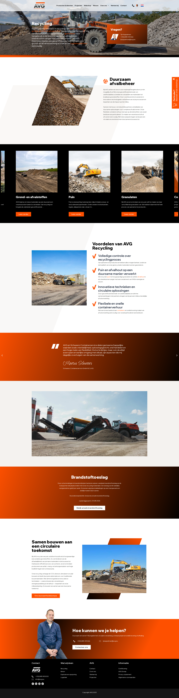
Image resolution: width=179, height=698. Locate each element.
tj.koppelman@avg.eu (127, 39)
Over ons (93, 671)
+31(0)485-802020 (42, 676)
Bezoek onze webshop (176, 90)
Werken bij (93, 674)
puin (72, 28)
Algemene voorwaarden (126, 677)
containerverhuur (78, 43)
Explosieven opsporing (69, 674)
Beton (63, 671)
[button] (108, 5)
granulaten (70, 33)
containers (121, 310)
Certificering (122, 668)
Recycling (64, 668)
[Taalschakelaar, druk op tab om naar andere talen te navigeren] (142, 5)
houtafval (79, 28)
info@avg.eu (39, 679)
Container (75, 197)
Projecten (93, 677)
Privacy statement (124, 674)
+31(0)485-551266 (126, 37)
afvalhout (141, 277)
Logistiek (64, 677)
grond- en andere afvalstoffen (46, 31)
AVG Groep (122, 671)
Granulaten (23, 197)
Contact (92, 668)
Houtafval (128, 197)
